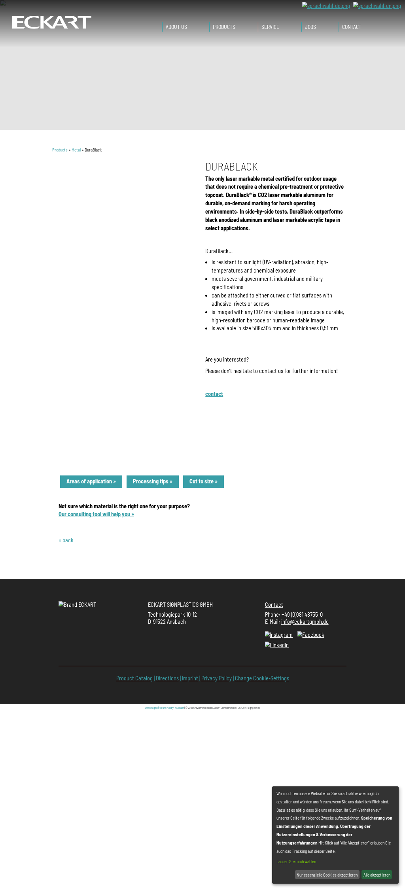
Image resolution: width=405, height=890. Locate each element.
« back (66, 540)
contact (214, 393)
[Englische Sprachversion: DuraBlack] (377, 5)
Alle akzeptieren (376, 874)
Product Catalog (134, 678)
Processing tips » (152, 481)
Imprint (190, 678)
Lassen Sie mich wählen (296, 861)
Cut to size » (203, 481)
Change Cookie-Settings (262, 678)
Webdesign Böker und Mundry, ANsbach (164, 707)
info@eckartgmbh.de (305, 621)
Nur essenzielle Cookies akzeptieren (327, 874)
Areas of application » (91, 481)
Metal (76, 149)
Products (60, 149)
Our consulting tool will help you (94, 514)
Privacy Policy (216, 678)
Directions (167, 678)
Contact (274, 604)
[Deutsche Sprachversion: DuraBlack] (326, 5)
